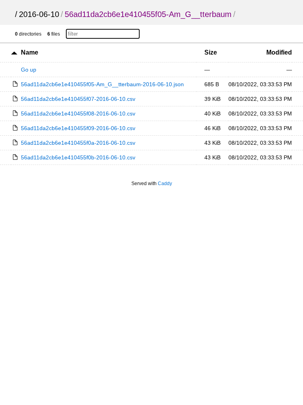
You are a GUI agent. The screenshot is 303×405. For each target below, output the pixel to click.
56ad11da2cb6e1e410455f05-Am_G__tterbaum (148, 14)
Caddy (165, 183)
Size (210, 52)
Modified (279, 52)
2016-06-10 (39, 14)
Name (29, 52)
